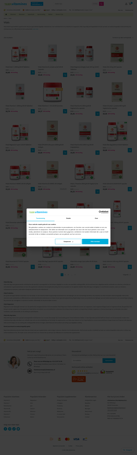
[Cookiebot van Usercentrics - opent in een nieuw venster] (100, 212)
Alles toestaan (95, 241)
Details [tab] (68, 218)
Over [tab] (96, 218)
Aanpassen (67, 241)
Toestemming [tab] (40, 218)
